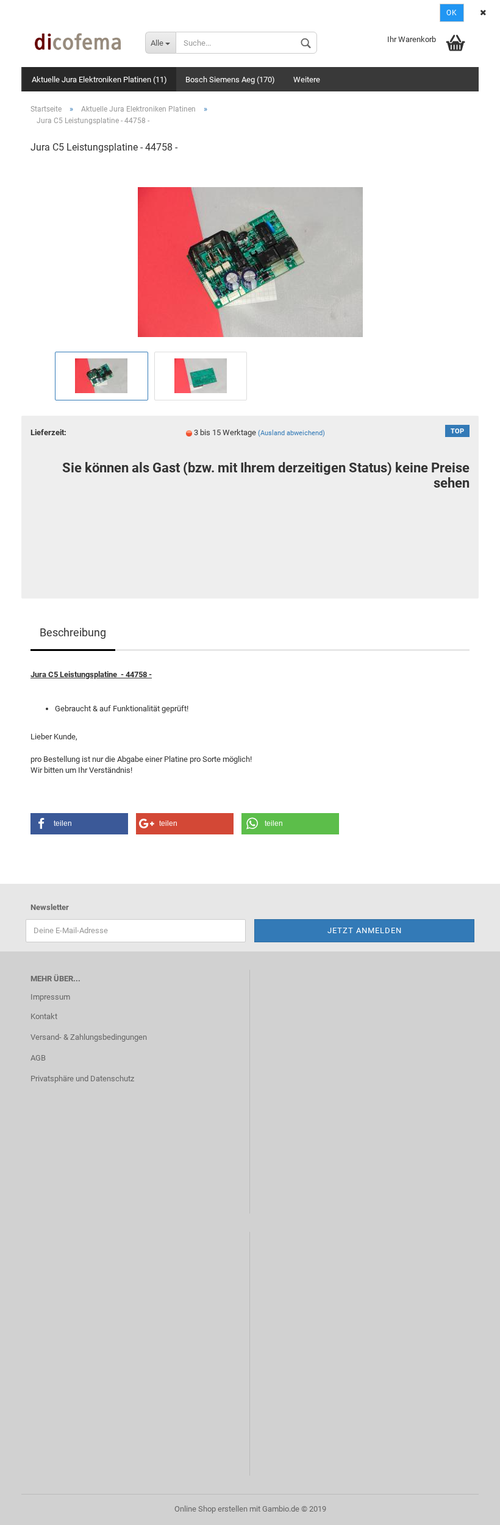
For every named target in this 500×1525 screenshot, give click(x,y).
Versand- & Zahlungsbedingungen (88, 1037)
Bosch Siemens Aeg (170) (230, 79)
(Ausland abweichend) (291, 433)
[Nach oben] (466, 1507)
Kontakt (43, 1016)
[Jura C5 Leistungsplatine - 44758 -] (250, 256)
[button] (79, 823)
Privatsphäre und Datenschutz (82, 1078)
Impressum (50, 996)
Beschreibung (73, 632)
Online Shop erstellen (211, 1508)
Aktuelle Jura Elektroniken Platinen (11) (99, 79)
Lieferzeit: (48, 432)
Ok (451, 13)
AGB (38, 1057)
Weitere (306, 79)
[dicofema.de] (78, 42)
